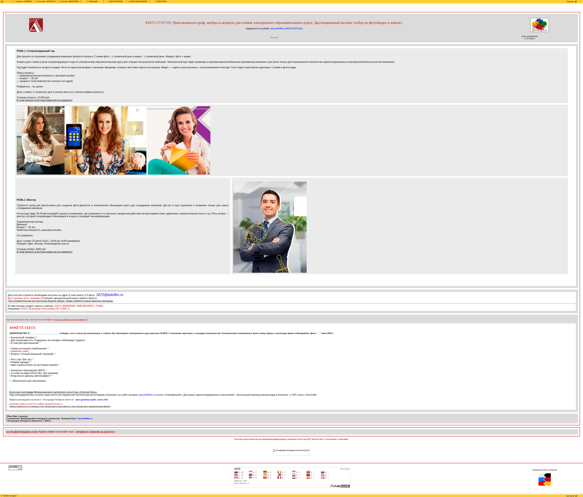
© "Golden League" (8, 496)
